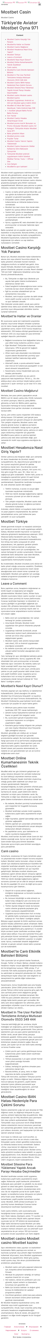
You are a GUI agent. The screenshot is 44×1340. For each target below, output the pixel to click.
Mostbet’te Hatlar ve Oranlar (18, 44)
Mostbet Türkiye (13, 55)
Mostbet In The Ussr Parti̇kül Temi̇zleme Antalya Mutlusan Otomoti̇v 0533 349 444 (18, 77)
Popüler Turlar (12, 139)
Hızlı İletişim (12, 164)
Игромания (33, 1327)
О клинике (34, 1330)
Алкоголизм (19, 1327)
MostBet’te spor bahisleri (17, 166)
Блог (16, 1334)
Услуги (24, 1330)
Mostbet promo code (15, 136)
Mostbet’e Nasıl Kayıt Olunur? (19, 60)
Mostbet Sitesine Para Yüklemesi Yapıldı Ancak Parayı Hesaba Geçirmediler (20, 90)
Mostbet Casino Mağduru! (17, 47)
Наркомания (11, 1330)
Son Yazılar (11, 116)
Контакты (26, 1334)
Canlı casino (12, 67)
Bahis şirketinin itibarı (15, 133)
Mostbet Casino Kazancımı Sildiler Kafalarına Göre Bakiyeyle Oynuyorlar (21, 148)
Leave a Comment (14, 57)
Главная (7, 1327)
